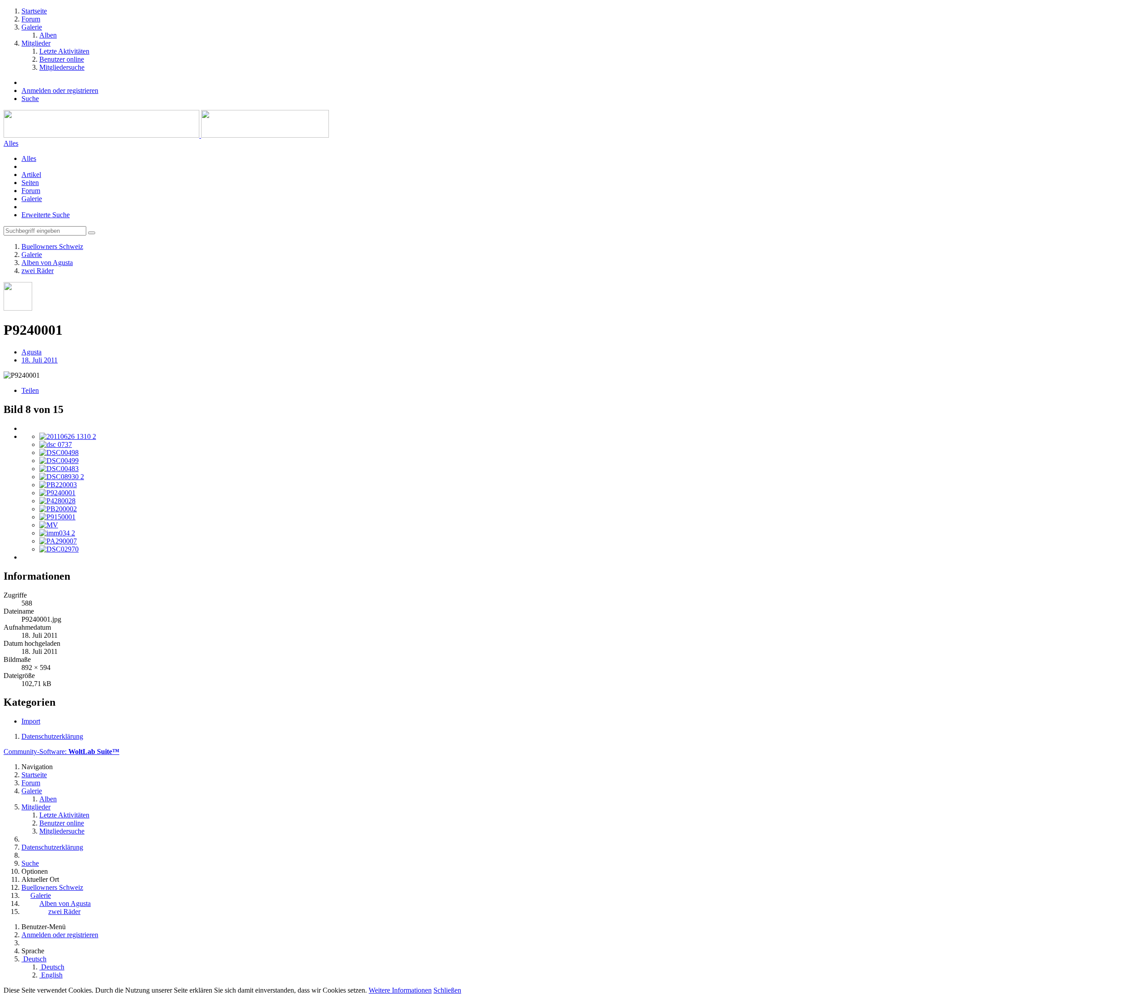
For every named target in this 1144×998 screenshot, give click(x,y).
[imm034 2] (57, 533)
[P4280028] (57, 501)
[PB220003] (58, 484)
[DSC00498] (59, 452)
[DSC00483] (59, 468)
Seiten (30, 182)
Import (30, 721)
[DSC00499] (59, 460)
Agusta (31, 352)
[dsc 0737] (55, 444)
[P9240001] (57, 493)
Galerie (31, 198)
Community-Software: (61, 751)
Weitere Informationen (400, 990)
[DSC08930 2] (61, 476)
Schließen (447, 990)
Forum (30, 190)
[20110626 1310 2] (67, 436)
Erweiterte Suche (45, 215)
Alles (28, 158)
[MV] (48, 525)
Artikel (31, 174)
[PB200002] (58, 509)
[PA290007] (58, 541)
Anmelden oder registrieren (59, 90)
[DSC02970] (59, 549)
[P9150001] (57, 517)
